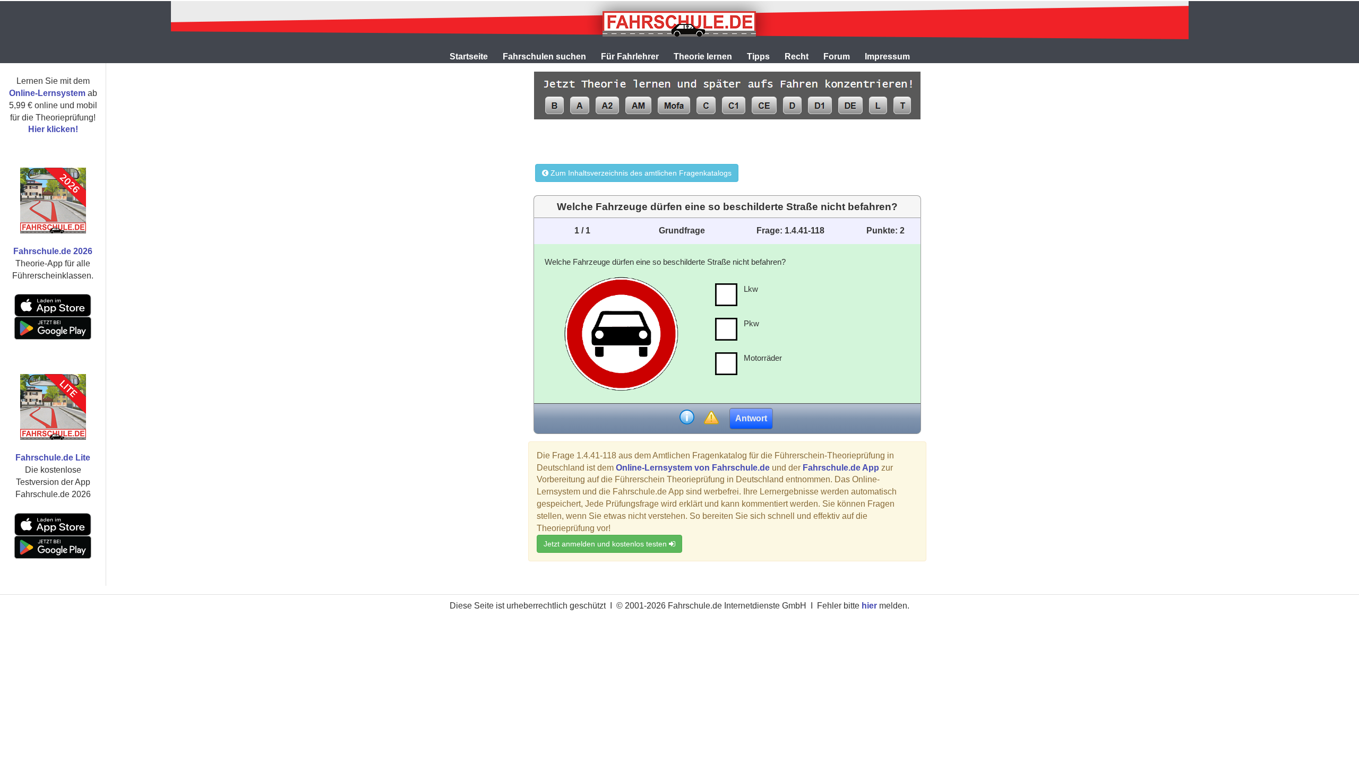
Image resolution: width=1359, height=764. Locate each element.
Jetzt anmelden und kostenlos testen (606, 544)
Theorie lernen (703, 56)
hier (869, 605)
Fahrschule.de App (841, 467)
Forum (836, 56)
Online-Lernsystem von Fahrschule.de (693, 467)
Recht (796, 56)
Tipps (758, 56)
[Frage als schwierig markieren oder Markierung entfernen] (711, 418)
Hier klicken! (53, 129)
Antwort (751, 418)
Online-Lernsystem (47, 93)
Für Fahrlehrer (630, 56)
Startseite (469, 56)
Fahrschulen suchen (544, 56)
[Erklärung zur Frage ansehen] (686, 418)
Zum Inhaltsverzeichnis (640, 173)
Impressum (887, 56)
